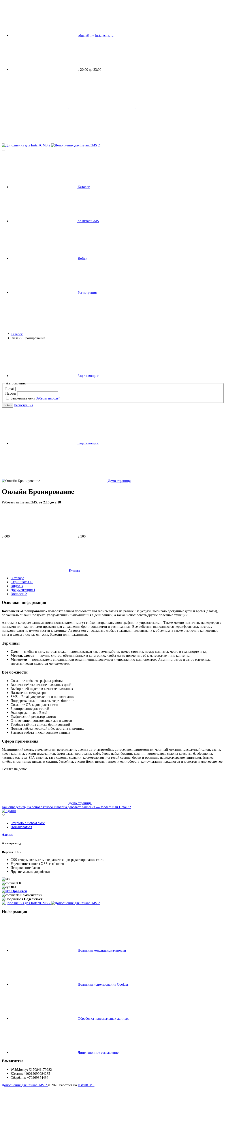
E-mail (10, 389)
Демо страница (119, 481)
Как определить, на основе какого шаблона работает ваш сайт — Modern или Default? (66, 807)
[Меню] (3, 150)
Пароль (11, 393)
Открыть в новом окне (28, 823)
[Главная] (44, 330)
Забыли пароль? (48, 398)
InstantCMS (86, 1085)
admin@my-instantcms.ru (95, 35)
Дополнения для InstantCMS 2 (25, 1085)
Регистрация (23, 405)
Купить (74, 570)
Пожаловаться (21, 827)
